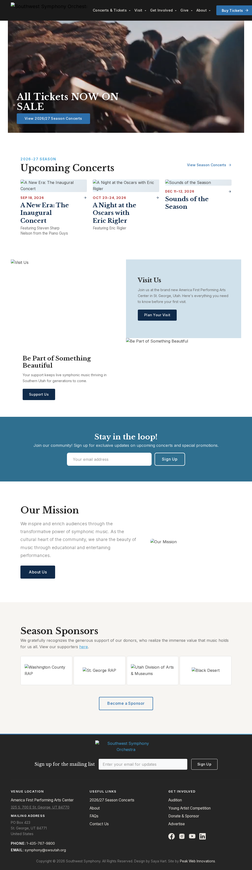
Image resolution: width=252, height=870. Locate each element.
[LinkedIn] (202, 836)
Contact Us (99, 824)
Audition (175, 800)
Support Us (39, 394)
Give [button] (184, 10)
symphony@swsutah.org (45, 850)
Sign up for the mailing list (64, 764)
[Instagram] (182, 836)
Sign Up (170, 459)
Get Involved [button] (162, 10)
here (83, 646)
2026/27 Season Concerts (112, 800)
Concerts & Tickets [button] (110, 10)
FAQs (94, 816)
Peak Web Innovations (197, 861)
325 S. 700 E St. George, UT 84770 (40, 807)
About (95, 808)
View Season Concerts (207, 165)
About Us (38, 572)
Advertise (176, 824)
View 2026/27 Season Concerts (53, 118)
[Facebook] (171, 836)
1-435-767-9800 (41, 843)
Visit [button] (138, 10)
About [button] (202, 10)
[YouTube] (192, 836)
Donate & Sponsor (183, 816)
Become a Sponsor (126, 703)
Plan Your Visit (157, 315)
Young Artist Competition (189, 808)
